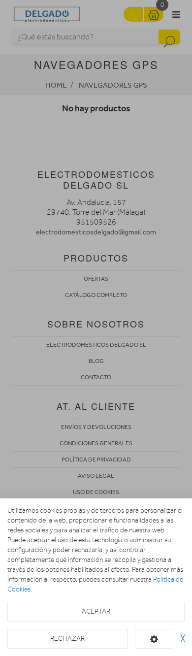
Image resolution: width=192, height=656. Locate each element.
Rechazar (67, 638)
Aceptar (96, 611)
